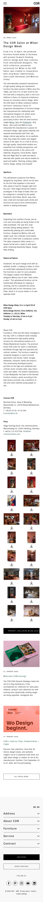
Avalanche (27, 122)
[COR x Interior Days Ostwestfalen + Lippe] (21, 719)
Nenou (11, 122)
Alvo (17, 122)
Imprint (33, 891)
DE (34, 807)
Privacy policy (25, 891)
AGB (17, 891)
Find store (21, 857)
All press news (21, 776)
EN (38, 807)
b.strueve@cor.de (10, 413)
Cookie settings (21, 894)
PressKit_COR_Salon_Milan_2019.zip (24, 631)
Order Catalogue (22, 866)
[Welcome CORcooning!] (21, 654)
